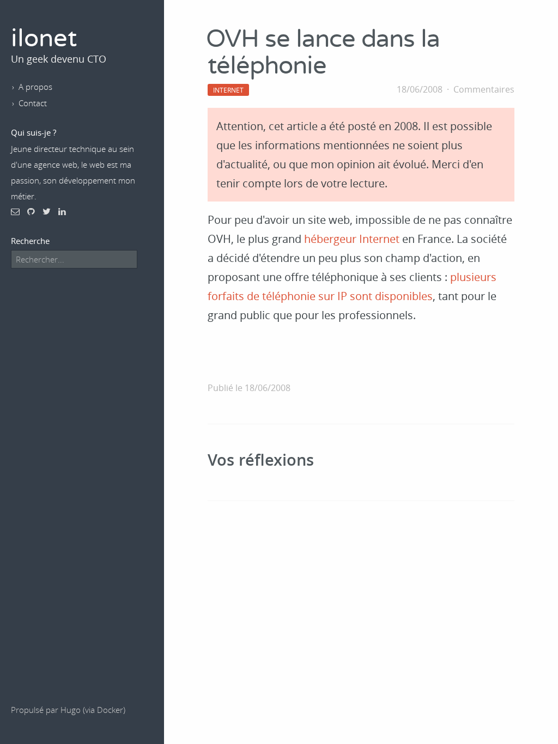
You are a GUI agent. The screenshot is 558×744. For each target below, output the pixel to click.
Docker (110, 709)
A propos (35, 86)
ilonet (44, 39)
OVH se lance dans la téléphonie (323, 53)
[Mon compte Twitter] (47, 211)
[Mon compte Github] (31, 211)
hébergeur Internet (351, 238)
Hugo (70, 709)
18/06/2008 (419, 89)
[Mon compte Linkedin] (62, 211)
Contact (33, 102)
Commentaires (483, 89)
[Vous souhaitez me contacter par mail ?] (15, 211)
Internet (228, 90)
